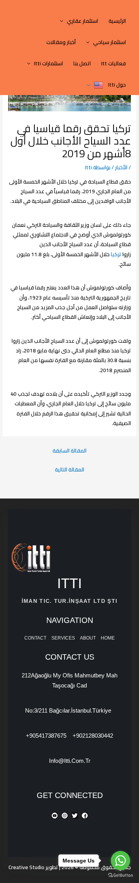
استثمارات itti (48, 63)
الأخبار (121, 167)
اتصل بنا (82, 63)
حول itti (117, 85)
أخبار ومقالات (61, 42)
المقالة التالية (69, 469)
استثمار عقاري (82, 21)
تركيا (115, 254)
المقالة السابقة (69, 451)
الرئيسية (117, 21)
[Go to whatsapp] (120, 860)
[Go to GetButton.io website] (120, 875)
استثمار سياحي (109, 42)
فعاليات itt (113, 63)
